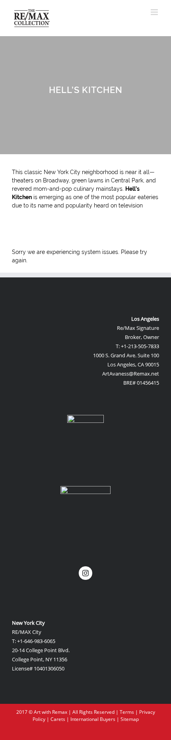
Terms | (129, 712)
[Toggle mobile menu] (155, 12)
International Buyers (92, 719)
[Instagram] (85, 573)
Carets (58, 719)
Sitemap (129, 719)
